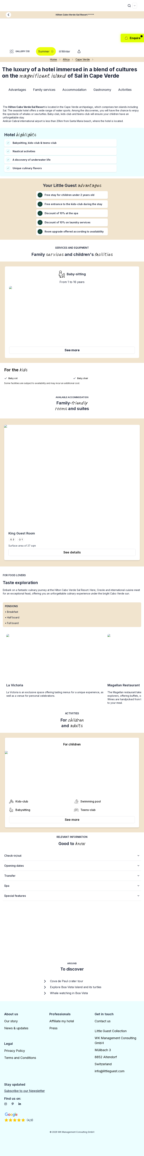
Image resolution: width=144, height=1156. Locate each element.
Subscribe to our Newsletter (24, 1091)
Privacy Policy (14, 1051)
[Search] (129, 5)
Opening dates (14, 865)
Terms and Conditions (20, 1058)
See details (72, 552)
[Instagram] (5, 1104)
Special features (15, 895)
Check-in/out (12, 855)
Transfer (9, 875)
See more (72, 350)
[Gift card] (79, 51)
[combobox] (134, 5)
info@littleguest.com (110, 1071)
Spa (6, 885)
